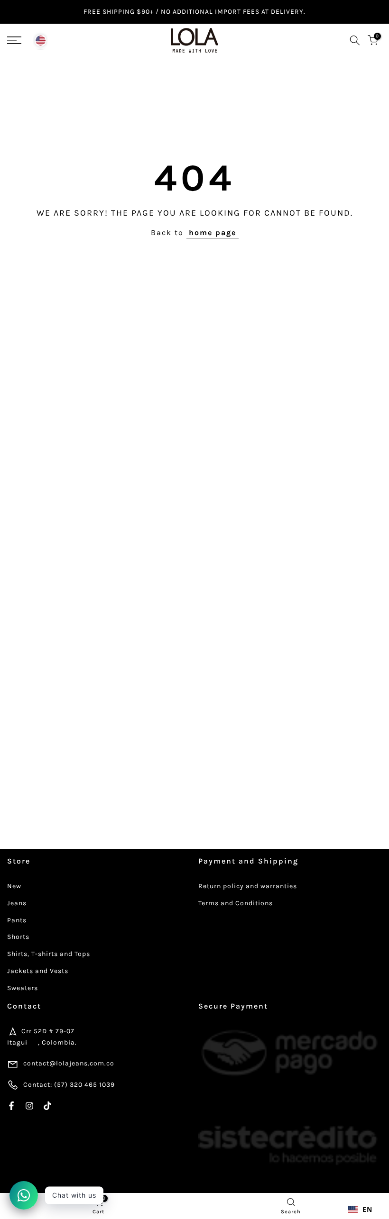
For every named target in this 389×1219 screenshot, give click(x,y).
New (14, 886)
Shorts (18, 937)
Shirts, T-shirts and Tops (48, 954)
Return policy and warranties (247, 886)
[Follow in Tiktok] (47, 1105)
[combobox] (360, 1209)
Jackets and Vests (37, 971)
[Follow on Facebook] (11, 1105)
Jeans (17, 903)
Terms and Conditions (235, 903)
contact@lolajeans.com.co (68, 1063)
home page (212, 232)
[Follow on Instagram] (29, 1105)
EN (367, 1209)
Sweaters (22, 988)
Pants (17, 920)
